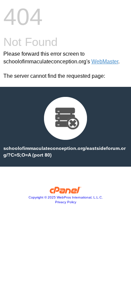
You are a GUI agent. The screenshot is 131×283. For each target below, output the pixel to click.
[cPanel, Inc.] (66, 191)
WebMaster (104, 61)
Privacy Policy (65, 202)
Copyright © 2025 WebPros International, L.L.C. (66, 197)
